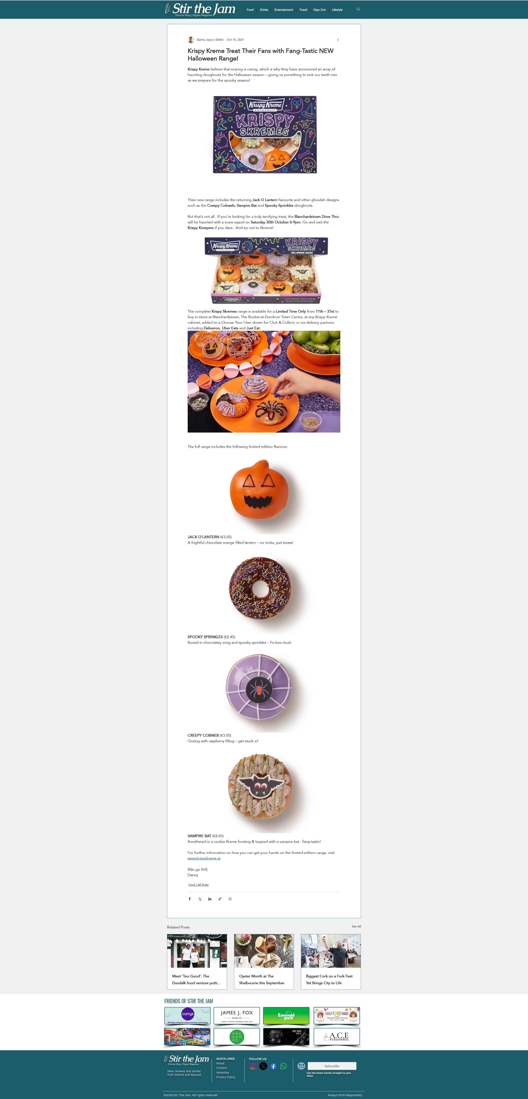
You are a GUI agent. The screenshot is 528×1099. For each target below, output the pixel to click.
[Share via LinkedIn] (210, 899)
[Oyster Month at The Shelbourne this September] (264, 951)
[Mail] (301, 1065)
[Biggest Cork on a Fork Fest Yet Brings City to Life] (331, 951)
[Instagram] (253, 1066)
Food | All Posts (199, 885)
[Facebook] (273, 1066)
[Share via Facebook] (190, 899)
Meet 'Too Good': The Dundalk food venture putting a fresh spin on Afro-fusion (197, 979)
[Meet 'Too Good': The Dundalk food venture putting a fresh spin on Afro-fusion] (197, 951)
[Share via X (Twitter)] (200, 899)
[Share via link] (220, 899)
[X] (263, 1066)
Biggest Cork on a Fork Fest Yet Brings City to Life (329, 979)
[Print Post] (230, 899)
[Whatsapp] (283, 1066)
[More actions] (337, 39)
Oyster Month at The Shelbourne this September (261, 979)
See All (356, 926)
